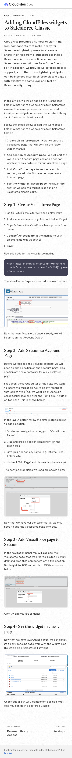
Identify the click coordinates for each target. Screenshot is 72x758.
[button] (36, 308)
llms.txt (8, 753)
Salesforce (18, 15)
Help (6, 15)
